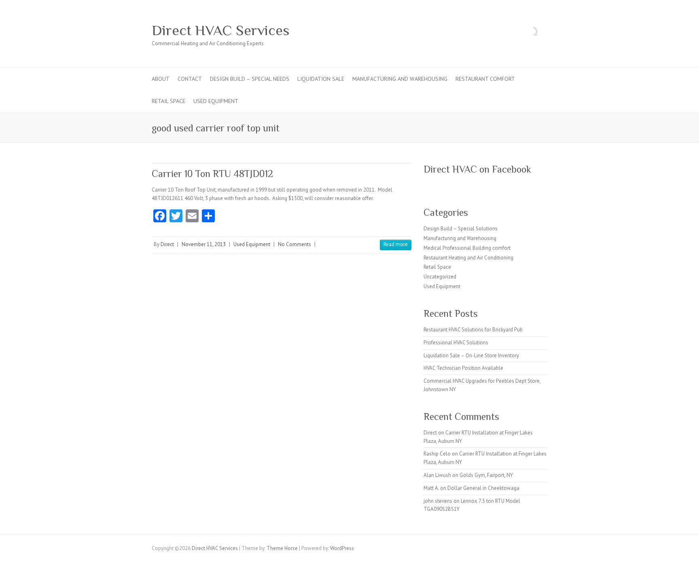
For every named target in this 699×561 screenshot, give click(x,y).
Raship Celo (437, 453)
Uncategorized (440, 276)
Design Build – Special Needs (249, 78)
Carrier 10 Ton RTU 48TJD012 (212, 173)
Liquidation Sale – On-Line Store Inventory (471, 355)
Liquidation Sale (320, 78)
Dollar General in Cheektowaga (483, 488)
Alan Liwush (437, 475)
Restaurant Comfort (485, 78)
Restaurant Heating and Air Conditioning (468, 257)
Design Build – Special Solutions (461, 228)
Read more (395, 244)
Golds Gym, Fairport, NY (486, 475)
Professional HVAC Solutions (456, 342)
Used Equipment (215, 101)
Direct (167, 244)
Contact (190, 78)
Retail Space (168, 101)
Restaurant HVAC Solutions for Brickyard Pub (473, 329)
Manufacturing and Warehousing (399, 78)
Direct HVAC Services (221, 30)
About (160, 78)
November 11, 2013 (204, 244)
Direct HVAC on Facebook (477, 169)
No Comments (294, 244)
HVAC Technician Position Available (463, 368)
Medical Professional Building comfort (467, 248)
